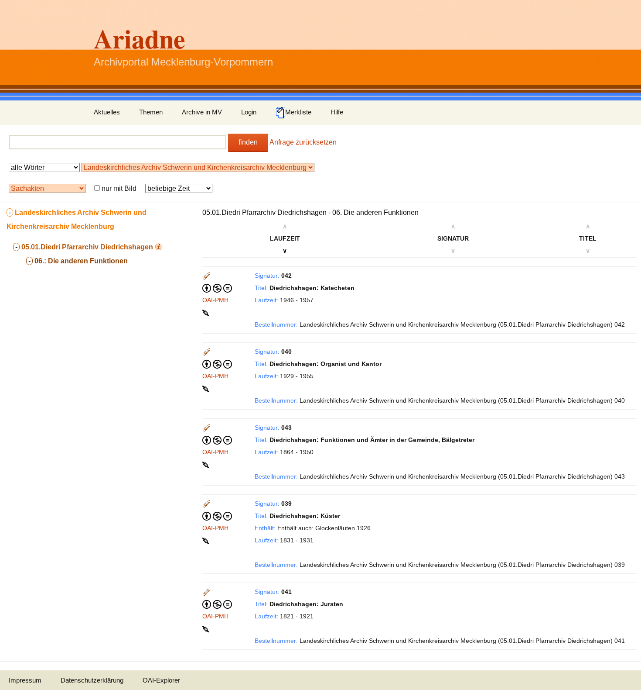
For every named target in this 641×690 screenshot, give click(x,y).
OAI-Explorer (161, 680)
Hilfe (337, 112)
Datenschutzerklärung (92, 680)
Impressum (25, 680)
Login (248, 112)
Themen (151, 112)
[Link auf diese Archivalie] (206, 312)
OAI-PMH (215, 300)
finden (248, 142)
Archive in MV (202, 112)
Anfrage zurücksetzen (303, 142)
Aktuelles (107, 112)
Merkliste (298, 112)
